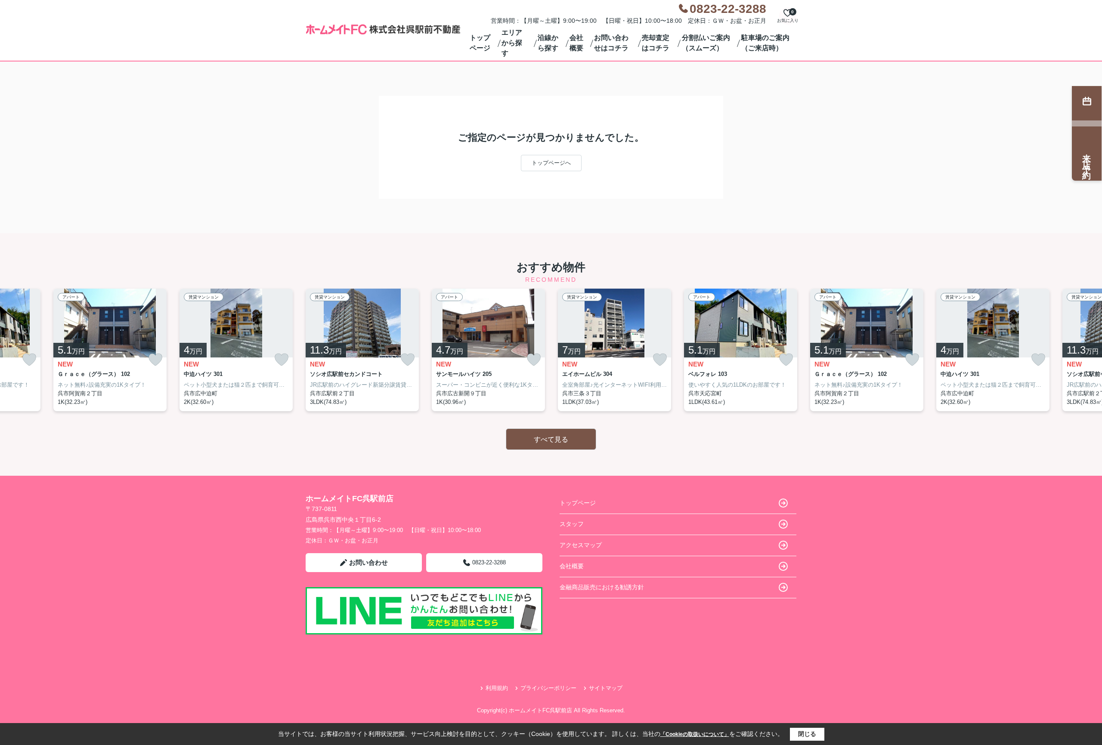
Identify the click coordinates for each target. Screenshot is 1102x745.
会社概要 (576, 43)
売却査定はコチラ (655, 43)
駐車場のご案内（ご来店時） (765, 43)
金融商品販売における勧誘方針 (602, 587)
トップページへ (551, 163)
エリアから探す (511, 43)
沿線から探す (548, 43)
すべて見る (551, 439)
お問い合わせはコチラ (611, 43)
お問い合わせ (368, 562)
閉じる (807, 733)
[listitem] (362, 350)
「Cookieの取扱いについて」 (694, 734)
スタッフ (572, 523)
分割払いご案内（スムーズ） (706, 43)
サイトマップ (605, 688)
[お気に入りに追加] (29, 359)
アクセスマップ (581, 545)
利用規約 (497, 688)
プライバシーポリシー (548, 688)
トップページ (480, 43)
